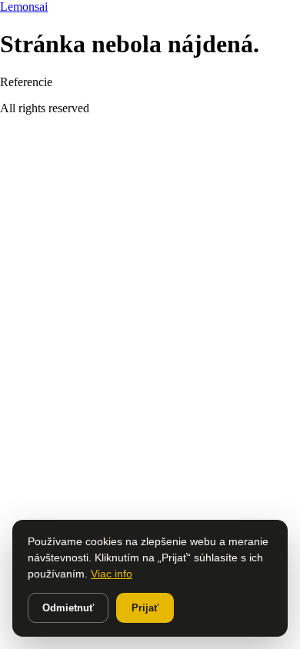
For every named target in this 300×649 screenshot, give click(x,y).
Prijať (145, 608)
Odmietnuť (68, 608)
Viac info (111, 573)
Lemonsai (24, 6)
